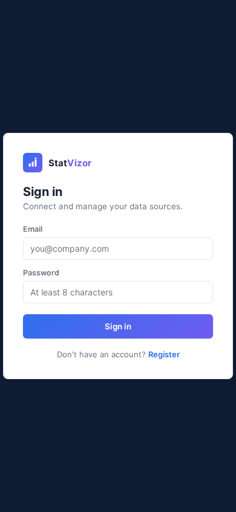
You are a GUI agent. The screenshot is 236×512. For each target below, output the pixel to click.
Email (32, 229)
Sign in (118, 326)
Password (41, 272)
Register (164, 354)
